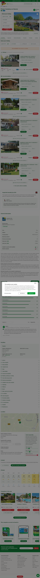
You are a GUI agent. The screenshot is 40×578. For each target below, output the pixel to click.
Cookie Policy (29, 289)
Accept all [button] (31, 293)
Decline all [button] (22, 293)
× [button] (36, 283)
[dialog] (20, 289)
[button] (8, 293)
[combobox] (35, 283)
